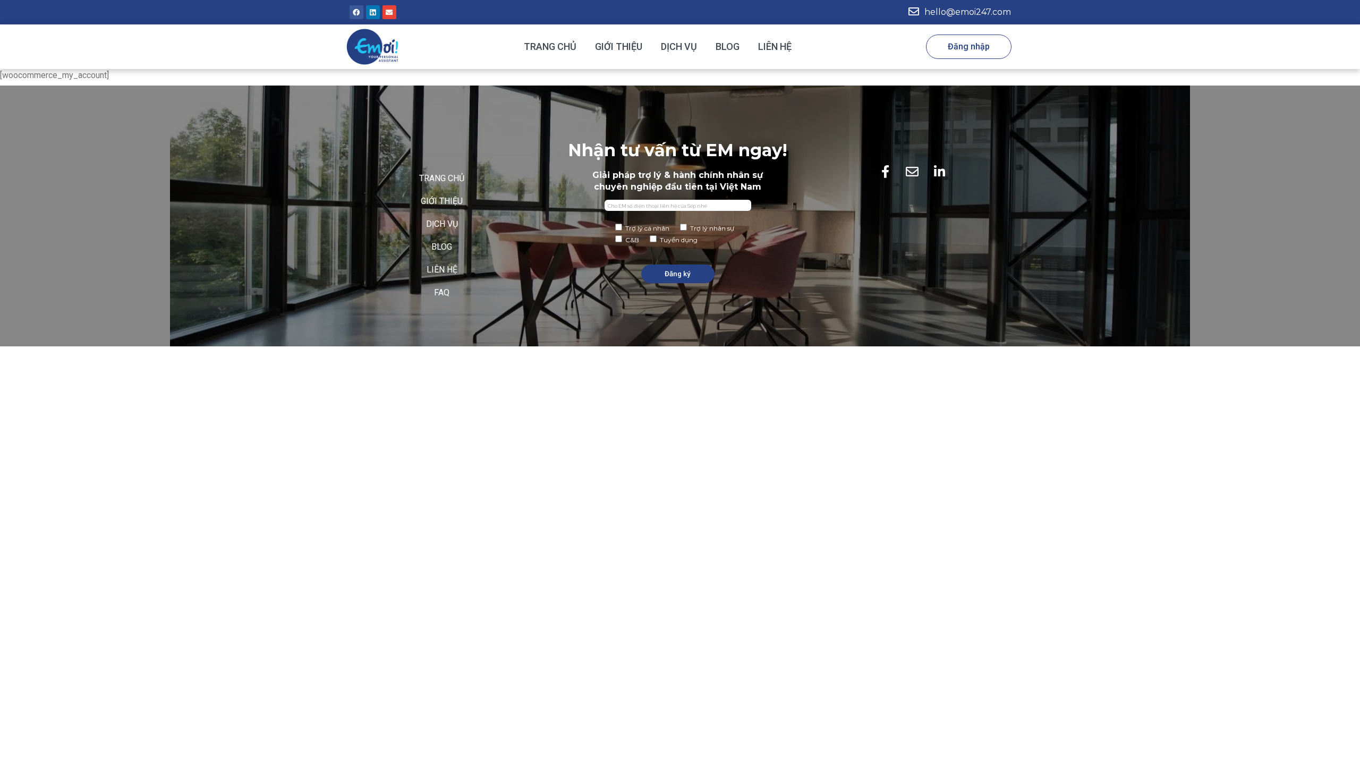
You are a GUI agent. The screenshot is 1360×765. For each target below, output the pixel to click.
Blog (728, 46)
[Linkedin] (373, 12)
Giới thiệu (618, 46)
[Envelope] (389, 12)
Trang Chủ (550, 46)
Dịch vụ (679, 46)
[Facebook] (356, 12)
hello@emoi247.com (967, 12)
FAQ (441, 292)
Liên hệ (775, 46)
